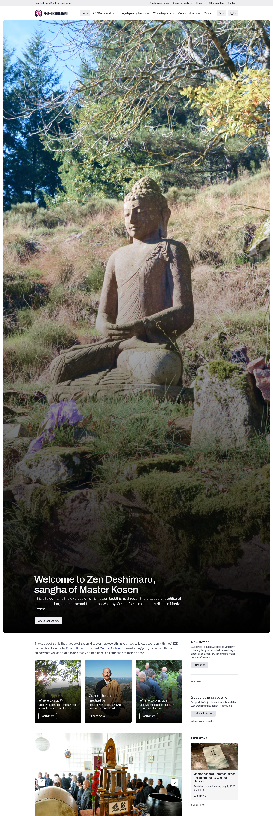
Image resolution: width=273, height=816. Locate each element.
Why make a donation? (203, 721)
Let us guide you (48, 620)
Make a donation (203, 713)
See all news (198, 804)
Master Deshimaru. (112, 648)
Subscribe (199, 665)
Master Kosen (75, 648)
